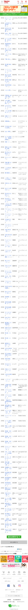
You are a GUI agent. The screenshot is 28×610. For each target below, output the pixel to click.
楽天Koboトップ (19, 589)
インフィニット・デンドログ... (8, 71)
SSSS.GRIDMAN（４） (8, 349)
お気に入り (9, 574)
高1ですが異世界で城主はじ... (8, 76)
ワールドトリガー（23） (8, 246)
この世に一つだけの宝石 (8, 178)
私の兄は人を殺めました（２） (8, 154)
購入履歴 (19, 574)
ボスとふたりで (8, 158)
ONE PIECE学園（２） (8, 235)
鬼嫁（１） (8, 141)
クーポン (24, 574)
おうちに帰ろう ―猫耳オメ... (8, 422)
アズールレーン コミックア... (8, 210)
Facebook (8, 586)
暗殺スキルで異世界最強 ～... (8, 489)
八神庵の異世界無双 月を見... (8, 386)
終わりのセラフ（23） (8, 292)
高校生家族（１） (7, 359)
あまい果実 (8, 131)
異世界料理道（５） (8, 85)
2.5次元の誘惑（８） (8, 375)
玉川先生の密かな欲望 (8, 127)
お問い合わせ (7, 581)
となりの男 (8, 90)
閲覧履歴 (14, 574)
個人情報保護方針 (17, 599)
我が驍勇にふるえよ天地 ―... (8, 515)
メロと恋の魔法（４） (8, 111)
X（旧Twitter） (14, 585)
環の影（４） (8, 338)
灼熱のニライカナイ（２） (8, 369)
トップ (2, 551)
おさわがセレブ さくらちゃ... (8, 107)
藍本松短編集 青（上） (8, 302)
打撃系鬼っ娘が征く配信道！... (8, 97)
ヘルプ (20, 578)
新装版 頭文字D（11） (8, 437)
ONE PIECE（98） (8, 230)
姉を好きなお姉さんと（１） (8, 195)
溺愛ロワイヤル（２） (8, 116)
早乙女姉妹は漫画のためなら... (8, 355)
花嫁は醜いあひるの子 (8, 163)
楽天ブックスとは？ (7, 578)
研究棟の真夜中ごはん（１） (8, 81)
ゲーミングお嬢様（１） (8, 256)
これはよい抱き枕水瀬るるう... (8, 205)
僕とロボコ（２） (7, 261)
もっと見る (24, 553)
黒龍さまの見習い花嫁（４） (8, 148)
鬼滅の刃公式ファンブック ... (8, 329)
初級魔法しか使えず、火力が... (8, 469)
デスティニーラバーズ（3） (8, 448)
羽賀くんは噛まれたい (8, 426)
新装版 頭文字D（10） (8, 431)
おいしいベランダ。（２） (8, 18)
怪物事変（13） (8, 297)
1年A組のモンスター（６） (8, 220)
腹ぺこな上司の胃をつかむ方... (8, 50)
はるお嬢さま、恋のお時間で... (8, 102)
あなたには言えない (8, 189)
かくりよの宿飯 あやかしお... (8, 40)
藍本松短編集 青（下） (8, 308)
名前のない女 (8, 183)
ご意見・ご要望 (20, 581)
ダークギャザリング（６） (8, 313)
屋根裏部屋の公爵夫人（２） (8, 45)
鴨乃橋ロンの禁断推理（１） (8, 324)
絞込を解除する (14, 542)
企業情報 (9, 599)
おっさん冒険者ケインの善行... (8, 500)
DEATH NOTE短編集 (8, 287)
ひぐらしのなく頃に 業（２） (8, 412)
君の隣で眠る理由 (8, 65)
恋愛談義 (7, 121)
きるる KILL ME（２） (8, 277)
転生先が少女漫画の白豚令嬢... (8, 30)
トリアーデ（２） (7, 380)
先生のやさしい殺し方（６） (8, 494)
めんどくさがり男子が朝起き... (8, 531)
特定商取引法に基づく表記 (9, 601)
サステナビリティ (21, 601)
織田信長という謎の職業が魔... (8, 505)
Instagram (19, 586)
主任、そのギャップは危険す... (8, 453)
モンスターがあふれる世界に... (8, 510)
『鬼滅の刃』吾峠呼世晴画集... (8, 401)
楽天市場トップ (14, 591)
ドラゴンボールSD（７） (8, 251)
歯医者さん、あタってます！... (8, 345)
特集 (5, 551)
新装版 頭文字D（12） (8, 442)
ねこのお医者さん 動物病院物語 (8, 138)
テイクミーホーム (8, 416)
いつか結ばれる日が (8, 168)
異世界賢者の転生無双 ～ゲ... (8, 479)
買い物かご (3, 574)
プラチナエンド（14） (8, 282)
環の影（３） (8, 333)
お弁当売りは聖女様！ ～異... (8, 24)
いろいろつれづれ (8, 54)
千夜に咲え (8, 59)
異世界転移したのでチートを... (8, 484)
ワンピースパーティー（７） (8, 241)
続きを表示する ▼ (14, 537)
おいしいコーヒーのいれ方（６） (8, 272)
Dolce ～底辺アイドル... (8, 34)
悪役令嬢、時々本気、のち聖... (8, 463)
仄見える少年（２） (8, 266)
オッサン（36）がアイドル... (8, 458)
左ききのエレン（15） (8, 364)
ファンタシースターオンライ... (8, 226)
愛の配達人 (8, 172)
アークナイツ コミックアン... (8, 216)
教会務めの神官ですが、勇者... (8, 525)
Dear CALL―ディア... (8, 318)
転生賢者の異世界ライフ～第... (8, 474)
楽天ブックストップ (9, 589)
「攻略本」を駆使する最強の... (8, 520)
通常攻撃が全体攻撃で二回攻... (8, 407)
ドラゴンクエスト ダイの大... (8, 391)
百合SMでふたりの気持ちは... (8, 200)
